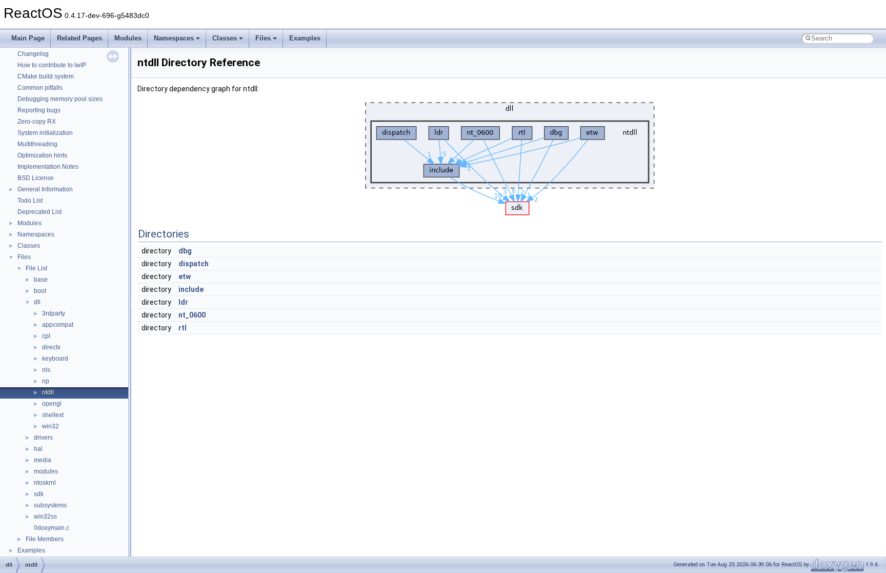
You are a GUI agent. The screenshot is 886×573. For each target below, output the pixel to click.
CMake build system (45, 76)
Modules (128, 38)
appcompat (57, 324)
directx (51, 347)
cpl (46, 336)
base (41, 279)
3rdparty (53, 313)
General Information (45, 189)
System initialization (45, 132)
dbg (185, 251)
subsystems (50, 505)
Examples (304, 38)
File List (36, 268)
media (42, 460)
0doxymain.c (51, 527)
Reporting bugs (39, 110)
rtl (182, 328)
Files (263, 38)
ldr (183, 302)
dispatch (193, 264)
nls (46, 369)
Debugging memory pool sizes (60, 99)
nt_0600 (192, 315)
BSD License (35, 178)
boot (40, 290)
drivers (43, 437)
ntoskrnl (45, 482)
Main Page (28, 38)
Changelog (33, 53)
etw (184, 276)
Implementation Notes (47, 166)
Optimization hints (42, 155)
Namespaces (174, 38)
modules (46, 471)
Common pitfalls (40, 87)
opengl (52, 403)
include (191, 289)
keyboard (55, 358)
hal (38, 448)
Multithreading (37, 144)
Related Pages (79, 38)
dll (37, 302)
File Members (45, 539)
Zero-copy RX (36, 121)
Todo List (30, 200)
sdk (39, 494)
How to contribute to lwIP (51, 65)
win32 (50, 426)
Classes (224, 38)
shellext (53, 415)
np (45, 381)
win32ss (45, 516)
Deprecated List (39, 211)
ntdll (48, 392)
